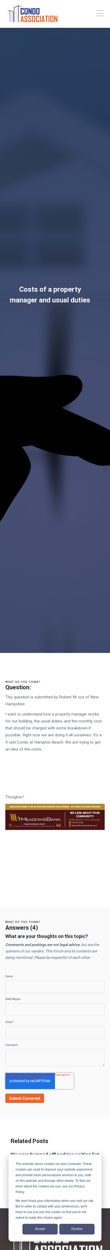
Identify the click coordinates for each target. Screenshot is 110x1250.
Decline (76, 1229)
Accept (40, 1229)
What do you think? (23, 682)
